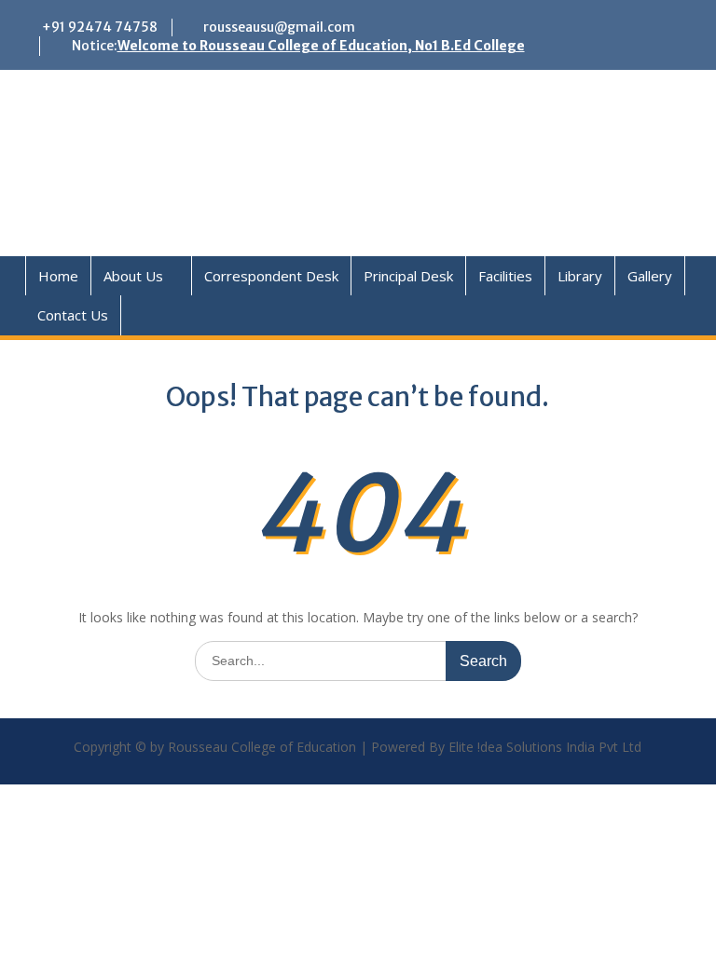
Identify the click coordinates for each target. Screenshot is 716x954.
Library (580, 275)
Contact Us (72, 315)
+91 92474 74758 (100, 27)
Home (58, 275)
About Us (133, 275)
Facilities (505, 275)
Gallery (649, 275)
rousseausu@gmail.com (279, 27)
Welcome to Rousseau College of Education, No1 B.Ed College (321, 45)
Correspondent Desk (271, 275)
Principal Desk (408, 275)
